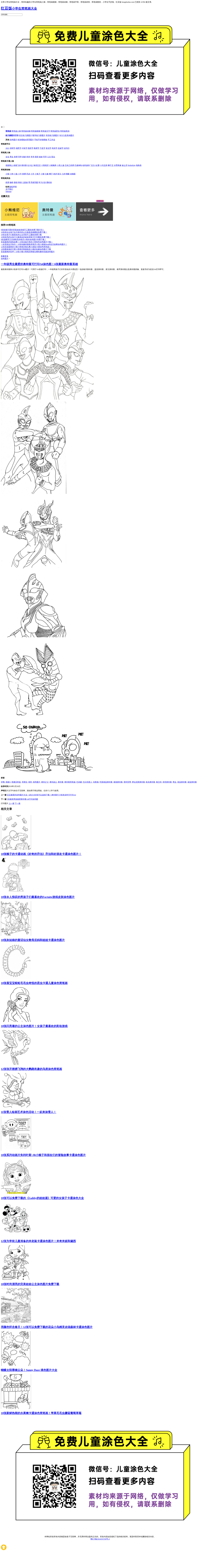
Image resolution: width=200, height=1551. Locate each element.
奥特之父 (45, 782)
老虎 (55, 174)
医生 (53, 157)
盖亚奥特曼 (182, 782)
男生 (11, 157)
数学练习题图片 (38, 135)
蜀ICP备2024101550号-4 (100, 1539)
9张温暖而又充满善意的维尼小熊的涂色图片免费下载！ (23, 239)
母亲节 (54, 148)
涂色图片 (13, 140)
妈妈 (24, 157)
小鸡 (63, 174)
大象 (47, 174)
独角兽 (139, 165)
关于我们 (9, 189)
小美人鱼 (60, 165)
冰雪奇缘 (117, 165)
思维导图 (34, 182)
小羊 (32, 174)
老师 (16, 157)
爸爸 (28, 157)
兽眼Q (8, 782)
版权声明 (13, 187)
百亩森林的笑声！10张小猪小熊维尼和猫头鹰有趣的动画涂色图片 (28, 252)
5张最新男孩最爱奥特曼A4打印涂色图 (22, 799)
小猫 (7, 174)
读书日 (66, 148)
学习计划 (42, 182)
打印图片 (4, 803)
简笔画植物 (35, 131)
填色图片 (36, 782)
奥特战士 (53, 782)
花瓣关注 (100, 201)
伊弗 (3, 782)
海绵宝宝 (37, 165)
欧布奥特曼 (150, 782)
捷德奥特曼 (118, 782)
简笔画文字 (45, 131)
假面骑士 (9, 165)
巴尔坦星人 (87, 782)
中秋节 (24, 148)
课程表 (49, 182)
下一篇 (17, 803)
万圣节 (42, 148)
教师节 (36, 148)
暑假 (16, 182)
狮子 (51, 174)
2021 (7, 148)
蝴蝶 (67, 174)
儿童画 (25, 182)
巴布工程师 (69, 165)
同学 (20, 157)
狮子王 (110, 165)
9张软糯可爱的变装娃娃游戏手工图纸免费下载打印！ (22, 230)
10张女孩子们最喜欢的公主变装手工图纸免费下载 (21, 235)
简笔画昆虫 (55, 131)
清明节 (12, 148)
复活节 (48, 148)
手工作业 (51, 140)
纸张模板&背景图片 (26, 140)
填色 (30, 782)
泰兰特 (159, 782)
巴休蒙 (79, 782)
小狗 (11, 174)
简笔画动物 (26, 131)
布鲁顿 (96, 782)
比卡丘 (30, 165)
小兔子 (37, 174)
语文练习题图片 (25, 135)
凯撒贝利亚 (16, 782)
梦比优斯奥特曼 (138, 782)
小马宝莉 (103, 165)
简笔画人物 (16, 131)
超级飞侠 (17, 165)
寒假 (20, 182)
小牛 (20, 174)
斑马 (59, 174)
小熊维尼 (45, 165)
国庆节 (30, 148)
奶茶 (7, 182)
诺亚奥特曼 (192, 782)
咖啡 (11, 182)
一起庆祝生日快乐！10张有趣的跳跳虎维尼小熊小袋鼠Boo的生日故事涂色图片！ (34, 244)
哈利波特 (86, 165)
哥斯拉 (24, 782)
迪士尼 (124, 165)
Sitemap (8, 191)
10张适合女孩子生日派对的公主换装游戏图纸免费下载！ (24, 232)
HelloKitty (132, 165)
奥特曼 (24, 165)
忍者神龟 (78, 165)
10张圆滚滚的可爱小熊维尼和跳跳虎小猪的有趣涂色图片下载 (26, 249)
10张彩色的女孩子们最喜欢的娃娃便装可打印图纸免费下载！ (26, 237)
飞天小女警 (95, 165)
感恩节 (18, 148)
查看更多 (4, 256)
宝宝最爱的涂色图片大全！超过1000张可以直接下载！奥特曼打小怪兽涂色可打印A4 (41, 795)
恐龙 (28, 174)
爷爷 (32, 157)
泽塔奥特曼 (167, 782)
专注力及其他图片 (66, 135)
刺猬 (24, 174)
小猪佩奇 (52, 165)
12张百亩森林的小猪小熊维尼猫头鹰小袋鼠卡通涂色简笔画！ (26, 247)
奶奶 (36, 157)
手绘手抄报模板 (40, 140)
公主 (49, 157)
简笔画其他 (64, 131)
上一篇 (11, 803)
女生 (7, 157)
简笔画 (8, 131)
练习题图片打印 (12, 135)
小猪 (42, 174)
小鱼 (16, 174)
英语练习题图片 (52, 135)
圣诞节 (60, 148)
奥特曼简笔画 (69, 782)
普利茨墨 (127, 782)
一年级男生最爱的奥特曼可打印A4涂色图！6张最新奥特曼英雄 (39, 264)
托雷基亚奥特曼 (106, 782)
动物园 (72, 174)
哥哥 (45, 157)
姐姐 (41, 157)
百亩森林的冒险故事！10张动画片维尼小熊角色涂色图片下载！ (27, 242)
